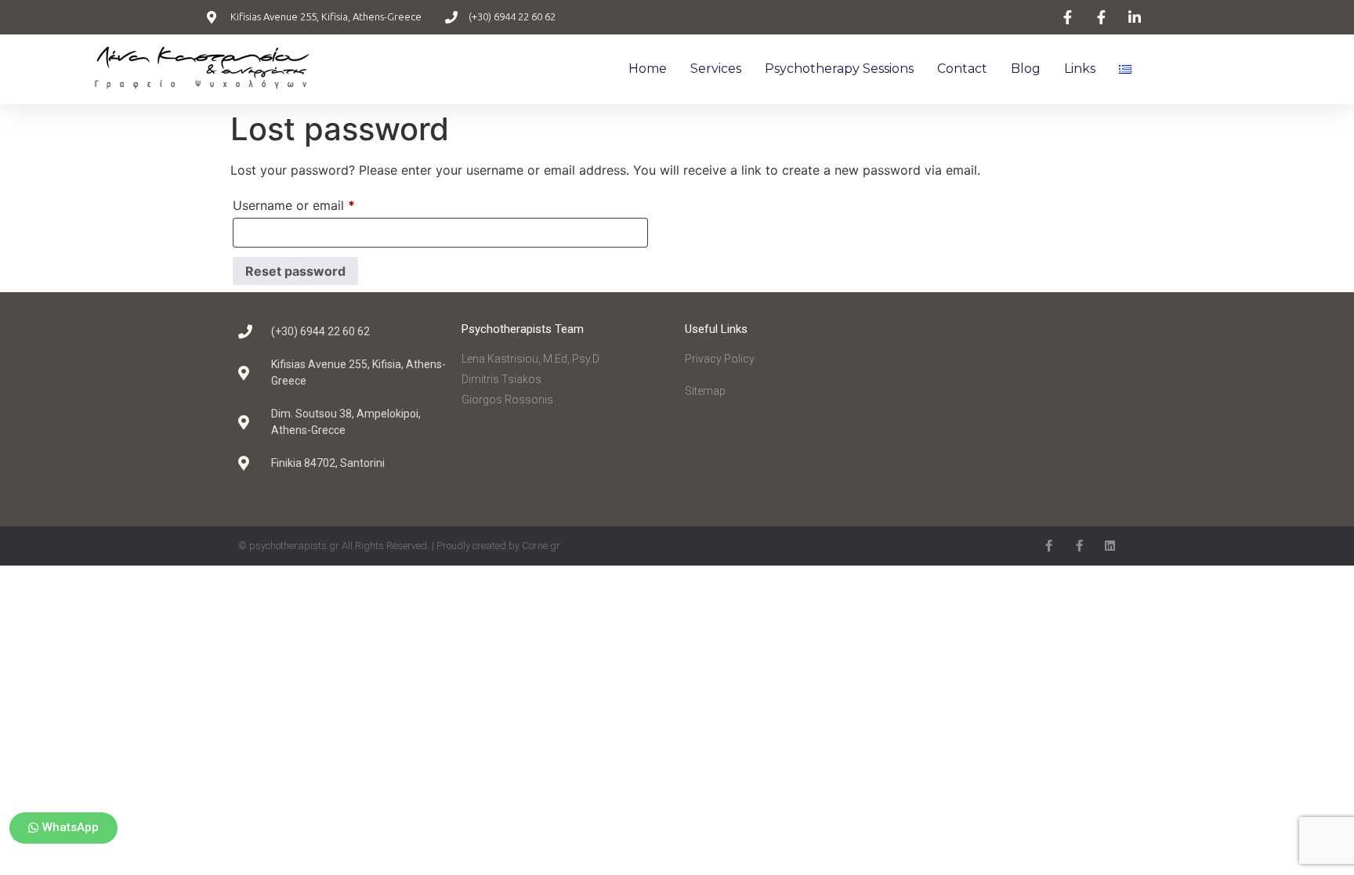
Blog (1026, 68)
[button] (63, 828)
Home (647, 68)
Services (715, 68)
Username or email (320, 203)
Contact (962, 68)
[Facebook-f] (1049, 545)
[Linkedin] (1110, 545)
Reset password (295, 271)
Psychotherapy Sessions (839, 68)
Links (1079, 68)
